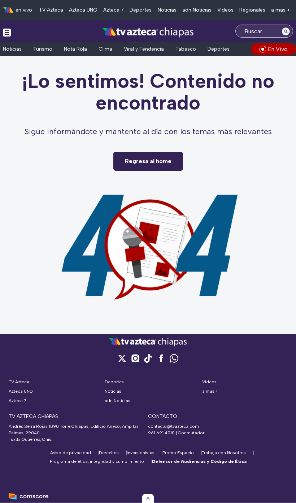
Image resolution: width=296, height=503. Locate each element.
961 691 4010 (161, 432)
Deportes (141, 10)
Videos (225, 10)
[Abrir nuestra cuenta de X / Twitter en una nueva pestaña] (122, 358)
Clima (105, 49)
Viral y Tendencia (144, 49)
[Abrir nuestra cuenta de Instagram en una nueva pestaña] (135, 358)
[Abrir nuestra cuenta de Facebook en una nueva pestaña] (161, 358)
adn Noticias (197, 10)
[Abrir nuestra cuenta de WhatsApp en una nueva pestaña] (174, 358)
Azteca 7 (113, 10)
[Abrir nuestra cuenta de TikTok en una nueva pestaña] (148, 358)
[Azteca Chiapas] (148, 32)
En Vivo (278, 49)
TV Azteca (51, 10)
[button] (148, 498)
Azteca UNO (83, 10)
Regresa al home (148, 161)
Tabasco (185, 49)
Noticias (167, 10)
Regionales (252, 10)
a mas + (280, 10)
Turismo (42, 49)
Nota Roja (75, 49)
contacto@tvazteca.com (173, 426)
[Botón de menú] (7, 32)
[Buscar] (286, 31)
